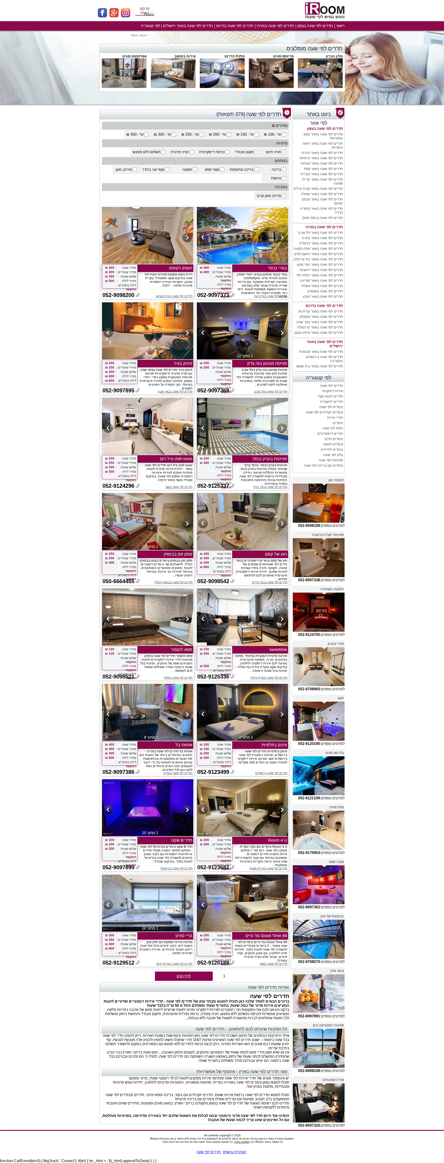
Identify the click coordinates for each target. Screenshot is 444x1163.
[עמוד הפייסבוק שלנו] (103, 16)
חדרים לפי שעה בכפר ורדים (269, 582)
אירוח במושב (185, 56)
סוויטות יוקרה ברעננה (328, 535)
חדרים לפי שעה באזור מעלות (322, 163)
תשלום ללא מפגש (146, 152)
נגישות (276, 178)
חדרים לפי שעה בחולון (178, 677)
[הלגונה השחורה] (319, 630)
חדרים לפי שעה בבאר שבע (175, 391)
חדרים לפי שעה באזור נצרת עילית (318, 189)
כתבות (149, 14)
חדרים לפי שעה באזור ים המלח (320, 327)
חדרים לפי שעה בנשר (179, 487)
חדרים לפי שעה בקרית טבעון (174, 296)
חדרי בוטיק (336, 644)
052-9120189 (213, 963)
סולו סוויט (337, 807)
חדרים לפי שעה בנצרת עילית (268, 677)
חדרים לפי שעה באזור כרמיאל (321, 158)
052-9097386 (118, 772)
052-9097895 (118, 390)
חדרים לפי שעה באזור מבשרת (321, 351)
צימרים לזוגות (333, 444)
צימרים (338, 423)
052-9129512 (118, 963)
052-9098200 (118, 295)
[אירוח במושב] (173, 87)
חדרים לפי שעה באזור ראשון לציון (318, 254)
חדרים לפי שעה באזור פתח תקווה (318, 248)
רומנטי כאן (336, 480)
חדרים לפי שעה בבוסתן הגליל (173, 582)
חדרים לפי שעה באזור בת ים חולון (318, 259)
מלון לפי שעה (333, 455)
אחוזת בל (184, 745)
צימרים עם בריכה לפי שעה (323, 465)
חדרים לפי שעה (331, 386)
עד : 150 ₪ (245, 134)
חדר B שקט (181, 840)
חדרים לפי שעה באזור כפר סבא (320, 264)
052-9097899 (118, 867)
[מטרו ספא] (319, 903)
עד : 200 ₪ (217, 134)
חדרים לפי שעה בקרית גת (270, 296)
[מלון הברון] (320, 87)
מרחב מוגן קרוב (268, 196)
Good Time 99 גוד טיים (266, 935)
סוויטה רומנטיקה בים (328, 1025)
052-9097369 (213, 390)
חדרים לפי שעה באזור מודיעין (321, 280)
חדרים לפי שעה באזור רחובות (321, 270)
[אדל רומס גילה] (319, 1121)
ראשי (340, 26)
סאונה (187, 170)
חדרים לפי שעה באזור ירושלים (188, 26)
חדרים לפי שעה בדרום (234, 26)
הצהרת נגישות (235, 1152)
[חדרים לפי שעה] (325, 20)
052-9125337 (213, 486)
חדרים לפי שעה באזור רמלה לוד (319, 275)
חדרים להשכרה (331, 401)
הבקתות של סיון (332, 916)
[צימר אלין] (319, 1012)
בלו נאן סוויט (334, 753)
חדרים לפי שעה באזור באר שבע (319, 322)
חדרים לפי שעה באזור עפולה (322, 194)
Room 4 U (277, 840)
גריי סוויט (184, 935)
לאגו (341, 698)
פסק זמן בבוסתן (178, 554)
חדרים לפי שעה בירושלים (271, 773)
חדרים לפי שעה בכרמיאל (176, 868)
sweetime (278, 649)
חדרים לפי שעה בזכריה (178, 773)
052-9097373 (213, 295)
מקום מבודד (244, 152)
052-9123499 (213, 772)
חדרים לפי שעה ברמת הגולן (322, 218)
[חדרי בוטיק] (319, 685)
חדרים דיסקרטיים (330, 433)
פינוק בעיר (183, 363)
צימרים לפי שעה (331, 407)
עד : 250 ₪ (190, 134)
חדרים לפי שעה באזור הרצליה (321, 243)
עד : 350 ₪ (135, 134)
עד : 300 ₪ (162, 134)
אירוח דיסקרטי (332, 391)
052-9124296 (118, 486)
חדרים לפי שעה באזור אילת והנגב (318, 333)
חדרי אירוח (335, 417)
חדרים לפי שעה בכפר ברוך (270, 487)
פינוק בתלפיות (274, 745)
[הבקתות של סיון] (319, 958)
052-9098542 (213, 581)
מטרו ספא (336, 862)
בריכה (276, 170)
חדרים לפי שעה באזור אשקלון (321, 317)
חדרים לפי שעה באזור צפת (323, 169)
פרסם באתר (144, 11)
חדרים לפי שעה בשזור (273, 964)
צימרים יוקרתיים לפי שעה (324, 412)
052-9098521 (118, 676)
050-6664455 (118, 581)
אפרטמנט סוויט (134, 56)
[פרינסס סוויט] (271, 87)
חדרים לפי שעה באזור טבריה (322, 174)
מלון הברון (334, 56)
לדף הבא (184, 976)
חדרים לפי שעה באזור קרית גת (320, 311)
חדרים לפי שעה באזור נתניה (322, 238)
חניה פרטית (180, 152)
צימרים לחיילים (332, 449)
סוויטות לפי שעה (331, 460)
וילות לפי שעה (332, 428)
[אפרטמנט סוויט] (124, 87)
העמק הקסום (180, 268)
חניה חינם (273, 152)
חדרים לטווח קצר (330, 396)
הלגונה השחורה (332, 589)
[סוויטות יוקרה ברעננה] (319, 576)
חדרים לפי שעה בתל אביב (270, 391)
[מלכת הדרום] (222, 87)
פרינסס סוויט (283, 56)
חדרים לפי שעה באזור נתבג (323, 296)
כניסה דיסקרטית (212, 152)
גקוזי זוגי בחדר (153, 170)
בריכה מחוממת (242, 170)
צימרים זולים (334, 439)
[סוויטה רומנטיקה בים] (319, 1067)
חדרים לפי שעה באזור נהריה (322, 153)
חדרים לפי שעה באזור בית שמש (319, 366)
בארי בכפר (277, 268)
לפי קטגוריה (150, 26)
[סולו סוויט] (319, 848)
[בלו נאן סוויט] (319, 794)
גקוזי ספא (212, 170)
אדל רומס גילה (333, 1080)
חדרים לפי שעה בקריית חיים (175, 964)
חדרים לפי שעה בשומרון (325, 291)
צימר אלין (337, 971)
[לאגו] (319, 739)
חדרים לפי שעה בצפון (315, 26)
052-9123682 (213, 867)
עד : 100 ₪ (272, 134)
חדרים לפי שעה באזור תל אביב (320, 232)
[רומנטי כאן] (319, 521)
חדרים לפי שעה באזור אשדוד (322, 286)
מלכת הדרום (235, 56)
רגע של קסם (276, 554)
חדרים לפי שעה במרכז (275, 26)
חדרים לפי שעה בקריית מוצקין (268, 868)
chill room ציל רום (176, 458)
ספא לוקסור (181, 649)
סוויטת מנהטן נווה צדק (267, 363)
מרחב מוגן (124, 170)
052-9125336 (213, 676)
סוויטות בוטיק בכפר (269, 458)
